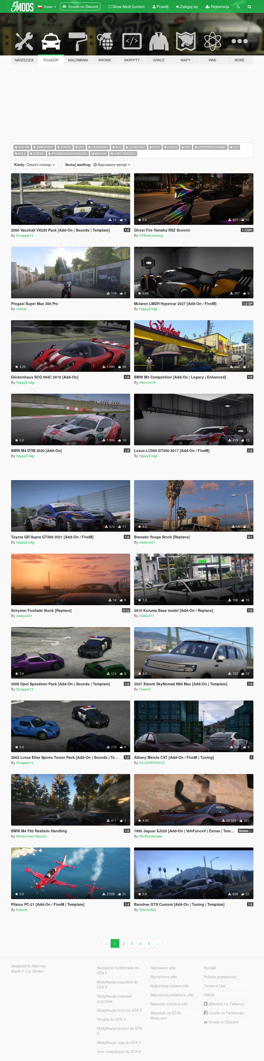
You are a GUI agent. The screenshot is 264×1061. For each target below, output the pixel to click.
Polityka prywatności (220, 976)
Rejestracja (219, 6)
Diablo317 (146, 615)
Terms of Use (215, 985)
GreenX (145, 689)
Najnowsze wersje (96, 164)
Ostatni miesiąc (33, 164)
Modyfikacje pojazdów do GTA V (117, 984)
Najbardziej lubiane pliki (169, 985)
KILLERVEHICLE (152, 762)
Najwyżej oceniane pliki (169, 1003)
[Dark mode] (238, 6)
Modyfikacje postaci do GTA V (119, 1031)
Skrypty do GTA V (111, 1019)
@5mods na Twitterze (226, 1003)
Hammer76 (147, 382)
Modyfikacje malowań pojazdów (114, 998)
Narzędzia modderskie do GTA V (118, 970)
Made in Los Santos (27, 971)
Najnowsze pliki (162, 967)
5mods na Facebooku (226, 1012)
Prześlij (162, 6)
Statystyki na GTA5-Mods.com (166, 1015)
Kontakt (210, 967)
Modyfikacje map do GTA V (119, 1042)
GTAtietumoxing (151, 235)
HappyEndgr (148, 308)
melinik (21, 308)
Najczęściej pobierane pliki (171, 994)
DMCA (209, 994)
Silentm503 (147, 909)
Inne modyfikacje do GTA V (119, 1051)
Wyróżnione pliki (163, 976)
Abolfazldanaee (150, 836)
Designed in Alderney (28, 965)
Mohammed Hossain (31, 836)
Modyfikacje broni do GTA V (119, 1010)
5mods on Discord (223, 1021)
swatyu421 (147, 542)
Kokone (22, 909)
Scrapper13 (24, 235)
